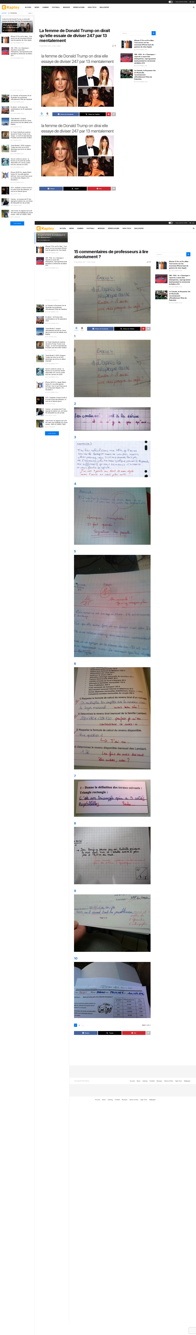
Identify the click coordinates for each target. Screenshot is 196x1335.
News (37, 7)
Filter (29, 13)
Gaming (45, 7)
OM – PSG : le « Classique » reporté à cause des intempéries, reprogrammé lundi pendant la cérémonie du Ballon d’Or (21, 51)
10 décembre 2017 (80, 262)
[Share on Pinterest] (108, 114)
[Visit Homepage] (11, 7)
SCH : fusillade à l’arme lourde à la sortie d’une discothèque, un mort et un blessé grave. (21, 189)
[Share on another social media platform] (113, 114)
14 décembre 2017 (45, 46)
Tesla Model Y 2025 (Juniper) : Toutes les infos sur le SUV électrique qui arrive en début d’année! (21, 148)
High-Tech (92, 7)
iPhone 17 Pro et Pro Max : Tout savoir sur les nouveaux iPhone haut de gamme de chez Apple (21, 38)
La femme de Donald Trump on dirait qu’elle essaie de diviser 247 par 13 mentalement (16, 25)
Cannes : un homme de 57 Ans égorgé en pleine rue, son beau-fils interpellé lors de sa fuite (22, 201)
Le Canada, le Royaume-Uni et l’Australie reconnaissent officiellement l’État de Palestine (21, 97)
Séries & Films (79, 7)
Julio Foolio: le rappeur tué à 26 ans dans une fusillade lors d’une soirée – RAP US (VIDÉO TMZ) (22, 212)
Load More (17, 223)
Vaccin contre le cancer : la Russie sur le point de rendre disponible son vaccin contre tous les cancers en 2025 (20, 161)
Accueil (28, 7)
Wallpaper (104, 7)
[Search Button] (193, 7)
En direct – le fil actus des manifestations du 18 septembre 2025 (21, 109)
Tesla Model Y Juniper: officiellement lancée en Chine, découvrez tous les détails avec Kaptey (21, 121)
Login (192, 2)
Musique (66, 7)
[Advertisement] (17, 75)
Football (56, 7)
